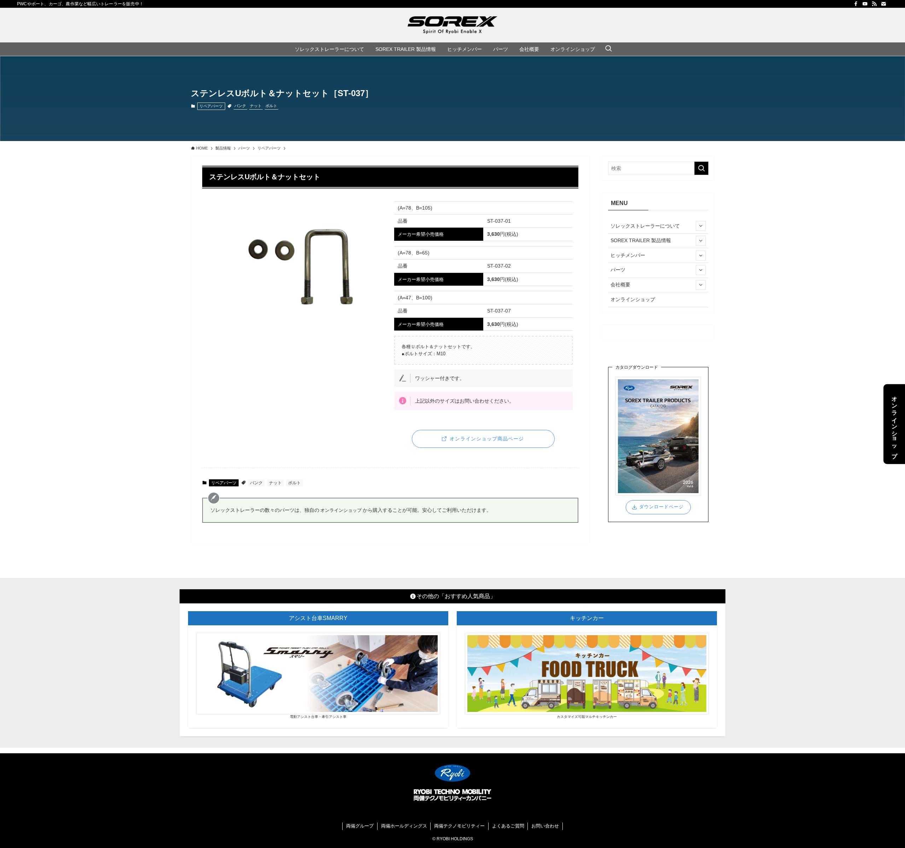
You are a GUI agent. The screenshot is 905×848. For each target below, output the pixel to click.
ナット (256, 106)
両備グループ (360, 826)
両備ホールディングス (404, 826)
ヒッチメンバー (628, 255)
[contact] (883, 4)
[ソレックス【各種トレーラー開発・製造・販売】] (452, 25)
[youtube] (865, 4)
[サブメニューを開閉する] (701, 226)
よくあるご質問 (508, 826)
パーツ (618, 270)
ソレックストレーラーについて (645, 226)
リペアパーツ (211, 106)
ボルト (271, 106)
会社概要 (620, 284)
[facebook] (855, 4)
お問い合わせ (545, 826)
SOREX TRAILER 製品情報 (641, 240)
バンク (240, 106)
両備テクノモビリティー (459, 826)
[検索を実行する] (701, 168)
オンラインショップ (633, 299)
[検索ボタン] (608, 49)
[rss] (874, 4)
